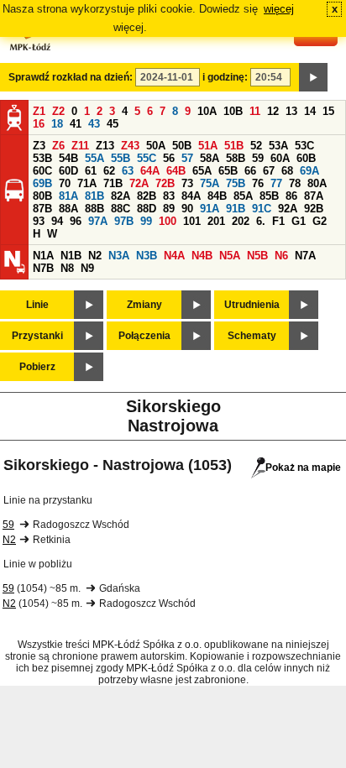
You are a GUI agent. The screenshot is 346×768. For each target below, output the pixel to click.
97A (97, 221)
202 (240, 221)
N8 (67, 268)
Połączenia (144, 336)
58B (235, 158)
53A (278, 145)
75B (235, 183)
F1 (278, 221)
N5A (229, 255)
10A (207, 111)
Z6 (58, 145)
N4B (201, 255)
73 (187, 183)
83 (169, 196)
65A (202, 171)
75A (209, 183)
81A (68, 196)
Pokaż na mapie (303, 467)
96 (75, 221)
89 (169, 208)
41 (75, 124)
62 (109, 171)
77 (276, 183)
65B (228, 171)
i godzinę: (225, 77)
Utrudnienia (252, 305)
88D (146, 208)
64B (176, 171)
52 (256, 145)
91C (261, 208)
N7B (43, 268)
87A (313, 196)
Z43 (130, 145)
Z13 (105, 145)
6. (260, 221)
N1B (70, 255)
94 (57, 221)
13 (291, 111)
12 (273, 111)
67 (269, 171)
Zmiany (144, 305)
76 (258, 183)
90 (187, 208)
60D (68, 171)
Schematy (252, 336)
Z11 (80, 145)
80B (42, 196)
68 (287, 171)
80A (317, 183)
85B (269, 196)
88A (68, 208)
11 (254, 111)
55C (146, 158)
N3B (146, 255)
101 (192, 221)
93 (39, 221)
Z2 (58, 111)
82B (146, 196)
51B (234, 145)
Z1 (39, 111)
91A (209, 208)
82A (120, 196)
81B (94, 196)
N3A (118, 255)
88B (94, 208)
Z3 (39, 145)
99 (146, 221)
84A (191, 196)
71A (87, 183)
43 (94, 124)
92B (313, 208)
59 (258, 158)
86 (291, 196)
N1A (43, 255)
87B (42, 208)
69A (309, 171)
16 (39, 124)
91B (235, 208)
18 (57, 124)
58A (209, 158)
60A (280, 158)
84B (217, 196)
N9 (87, 268)
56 (169, 158)
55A (94, 158)
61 (91, 171)
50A (155, 145)
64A (150, 171)
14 (310, 111)
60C (42, 171)
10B (233, 111)
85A (243, 196)
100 (167, 221)
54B (68, 158)
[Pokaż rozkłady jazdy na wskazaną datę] (313, 77)
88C (120, 208)
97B (124, 221)
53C (304, 145)
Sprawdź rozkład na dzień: (70, 77)
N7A (305, 255)
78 (295, 183)
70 (65, 183)
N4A (174, 255)
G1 (298, 221)
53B (42, 158)
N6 (281, 255)
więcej (279, 9)
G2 (319, 221)
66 (250, 171)
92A (287, 208)
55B (120, 158)
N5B (257, 255)
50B (181, 145)
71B (113, 183)
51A (208, 145)
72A (139, 183)
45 (112, 124)
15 (328, 111)
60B (306, 158)
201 (216, 221)
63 (128, 171)
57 (187, 158)
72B (165, 183)
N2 (95, 255)
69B (42, 183)
